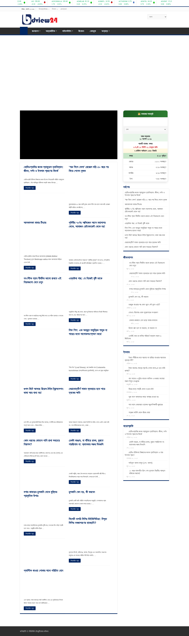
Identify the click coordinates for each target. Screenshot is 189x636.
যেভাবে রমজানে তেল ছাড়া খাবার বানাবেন (143, 320)
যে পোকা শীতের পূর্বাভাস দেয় (135, 102)
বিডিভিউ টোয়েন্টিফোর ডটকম (38, 631)
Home (24, 31)
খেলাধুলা (93, 31)
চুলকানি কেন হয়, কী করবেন (82, 492)
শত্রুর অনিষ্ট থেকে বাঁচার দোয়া (139, 412)
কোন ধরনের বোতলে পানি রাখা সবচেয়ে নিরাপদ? (141, 247)
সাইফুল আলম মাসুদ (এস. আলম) (140, 463)
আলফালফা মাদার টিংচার (35, 222)
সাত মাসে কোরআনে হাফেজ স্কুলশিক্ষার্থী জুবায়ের (146, 404)
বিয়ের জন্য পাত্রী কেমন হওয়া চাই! (141, 389)
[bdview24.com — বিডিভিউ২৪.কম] (40, 18)
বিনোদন (81, 31)
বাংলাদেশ (35, 31)
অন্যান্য (105, 31)
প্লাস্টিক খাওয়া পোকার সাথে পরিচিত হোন (92, 102)
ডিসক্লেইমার (43, 9)
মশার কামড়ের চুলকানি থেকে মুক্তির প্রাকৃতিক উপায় (147, 289)
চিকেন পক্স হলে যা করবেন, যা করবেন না (143, 328)
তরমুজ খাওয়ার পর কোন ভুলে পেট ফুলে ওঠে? (144, 304)
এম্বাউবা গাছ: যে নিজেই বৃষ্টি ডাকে (39, 70)
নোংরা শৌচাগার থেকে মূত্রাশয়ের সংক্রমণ (143, 312)
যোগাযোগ (63, 9)
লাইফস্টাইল (66, 31)
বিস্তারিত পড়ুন (30, 188)
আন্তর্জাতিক (50, 31)
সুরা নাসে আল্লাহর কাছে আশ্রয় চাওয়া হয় (144, 396)
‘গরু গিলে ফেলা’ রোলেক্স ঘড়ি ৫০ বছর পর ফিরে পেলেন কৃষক (146, 199)
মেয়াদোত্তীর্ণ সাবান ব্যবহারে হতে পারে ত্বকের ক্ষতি (122, 70)
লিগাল (54, 9)
